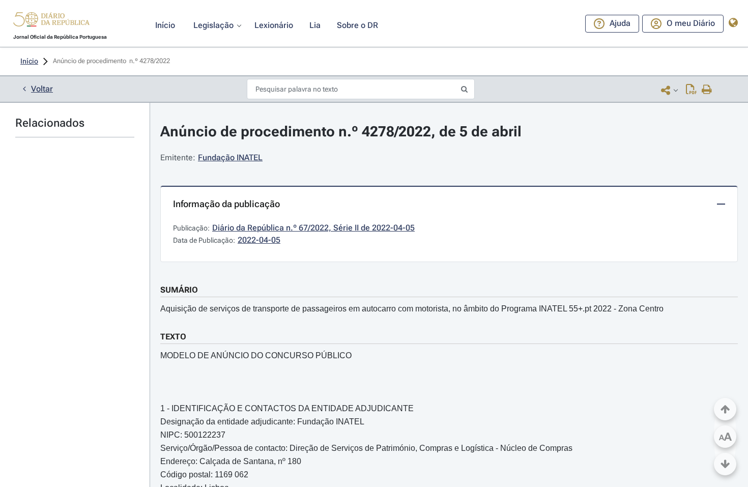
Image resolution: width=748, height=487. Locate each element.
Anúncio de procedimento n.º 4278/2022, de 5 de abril (341, 131)
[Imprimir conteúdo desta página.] (707, 90)
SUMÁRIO (179, 290)
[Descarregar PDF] (691, 90)
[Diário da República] (51, 21)
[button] (51, 21)
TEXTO (173, 336)
